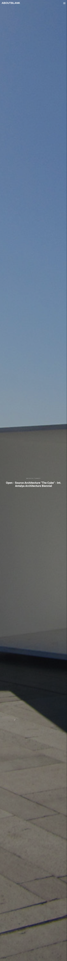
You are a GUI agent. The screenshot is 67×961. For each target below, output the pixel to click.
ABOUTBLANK (11, 2)
